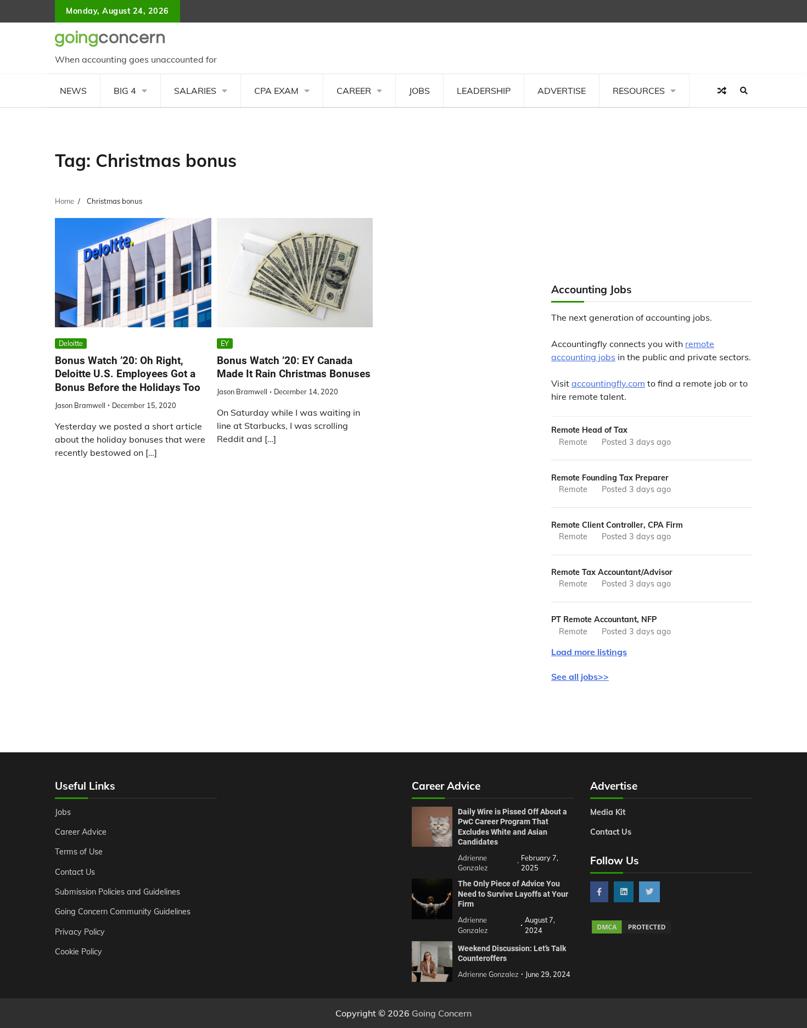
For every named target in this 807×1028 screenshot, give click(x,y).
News (73, 90)
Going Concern (442, 1013)
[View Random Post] (722, 90)
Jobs (419, 90)
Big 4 (125, 90)
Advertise (561, 90)
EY (225, 343)
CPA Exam (276, 90)
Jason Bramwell (80, 405)
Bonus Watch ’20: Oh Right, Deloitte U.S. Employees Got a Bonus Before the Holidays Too (127, 374)
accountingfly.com (608, 383)
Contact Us (75, 872)
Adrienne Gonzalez (488, 974)
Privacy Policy (80, 932)
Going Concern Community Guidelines (122, 912)
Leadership (484, 90)
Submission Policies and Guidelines (117, 892)
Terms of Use (79, 852)
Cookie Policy (78, 952)
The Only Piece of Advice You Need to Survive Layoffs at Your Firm (513, 893)
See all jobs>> (580, 676)
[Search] (744, 90)
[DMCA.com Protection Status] (631, 931)
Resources (639, 90)
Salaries (195, 90)
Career (354, 90)
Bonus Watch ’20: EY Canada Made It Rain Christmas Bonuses (294, 367)
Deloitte (71, 343)
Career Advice (81, 832)
